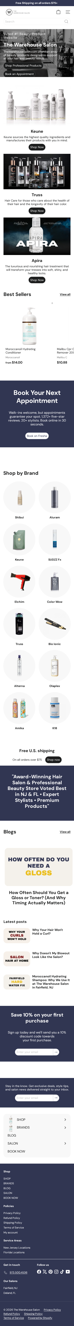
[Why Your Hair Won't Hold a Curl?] (16, 935)
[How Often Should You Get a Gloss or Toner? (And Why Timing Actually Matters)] (39, 867)
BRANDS (8, 1183)
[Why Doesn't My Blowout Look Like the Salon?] (16, 958)
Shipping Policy (12, 1222)
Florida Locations (14, 1252)
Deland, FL (9, 1293)
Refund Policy (11, 1218)
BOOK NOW (10, 1198)
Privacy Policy (12, 1213)
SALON (7, 1193)
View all (65, 294)
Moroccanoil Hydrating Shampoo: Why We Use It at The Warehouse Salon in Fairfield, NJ (51, 982)
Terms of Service (13, 1227)
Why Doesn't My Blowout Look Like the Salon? (51, 955)
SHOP (7, 1178)
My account (10, 1232)
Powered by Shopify (40, 1318)
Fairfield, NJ (10, 1288)
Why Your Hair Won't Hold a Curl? (47, 931)
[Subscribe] (56, 1052)
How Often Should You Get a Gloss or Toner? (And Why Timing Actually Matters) (38, 898)
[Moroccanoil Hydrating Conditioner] (29, 335)
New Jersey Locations (16, 1247)
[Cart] (58, 12)
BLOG (6, 1188)
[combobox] (37, 21)
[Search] (66, 21)
